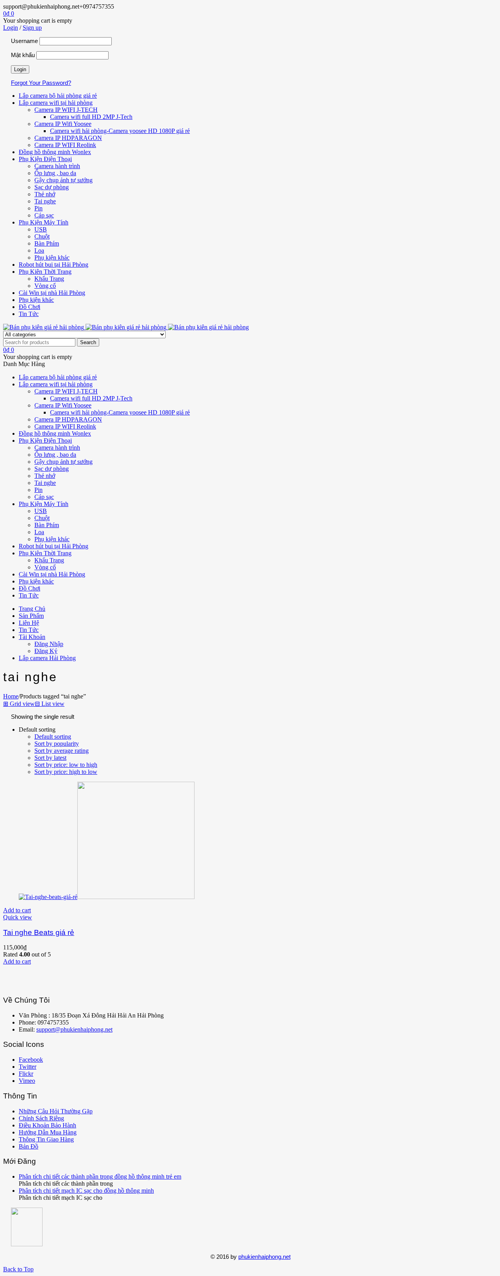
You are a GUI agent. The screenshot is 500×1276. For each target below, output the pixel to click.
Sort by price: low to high (65, 764)
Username (24, 41)
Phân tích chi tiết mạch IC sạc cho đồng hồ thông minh (86, 1190)
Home (10, 696)
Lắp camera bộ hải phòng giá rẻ (58, 95)
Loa (39, 250)
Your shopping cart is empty (37, 20)
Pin (38, 208)
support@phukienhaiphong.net (74, 1029)
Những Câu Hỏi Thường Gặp (56, 1111)
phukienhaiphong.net (264, 1256)
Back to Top (18, 1269)
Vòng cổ (45, 285)
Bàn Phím (46, 243)
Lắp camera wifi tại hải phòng (56, 102)
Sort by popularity (56, 743)
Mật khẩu (23, 55)
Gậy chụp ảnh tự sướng (63, 180)
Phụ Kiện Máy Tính (43, 222)
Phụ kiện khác (52, 257)
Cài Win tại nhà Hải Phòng (52, 292)
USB (40, 229)
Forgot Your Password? (41, 82)
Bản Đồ (28, 1146)
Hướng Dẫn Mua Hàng (48, 1132)
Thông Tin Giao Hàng (46, 1139)
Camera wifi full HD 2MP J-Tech (91, 116)
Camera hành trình (57, 166)
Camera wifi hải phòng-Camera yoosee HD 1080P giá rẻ (120, 130)
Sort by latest (50, 757)
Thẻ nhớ (44, 194)
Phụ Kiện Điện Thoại (45, 159)
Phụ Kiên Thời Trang (45, 271)
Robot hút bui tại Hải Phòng (53, 264)
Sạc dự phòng (51, 187)
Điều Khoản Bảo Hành (47, 1125)
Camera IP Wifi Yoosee (62, 123)
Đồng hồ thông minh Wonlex (55, 152)
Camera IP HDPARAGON (68, 138)
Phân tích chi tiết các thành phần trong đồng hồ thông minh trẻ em (100, 1176)
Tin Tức (29, 313)
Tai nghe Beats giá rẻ (38, 932)
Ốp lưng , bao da (55, 173)
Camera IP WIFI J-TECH (66, 109)
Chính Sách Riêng (41, 1118)
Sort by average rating (61, 750)
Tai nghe (45, 201)
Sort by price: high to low (65, 771)
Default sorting (52, 736)
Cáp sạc (44, 215)
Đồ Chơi (29, 306)
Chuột (42, 236)
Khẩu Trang (49, 278)
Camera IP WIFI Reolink (65, 145)
